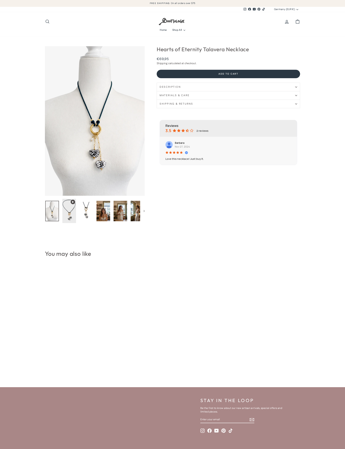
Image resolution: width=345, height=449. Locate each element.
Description (170, 87)
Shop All (177, 29)
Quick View (75, 353)
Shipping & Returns (176, 104)
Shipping (162, 63)
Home (163, 29)
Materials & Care (175, 95)
